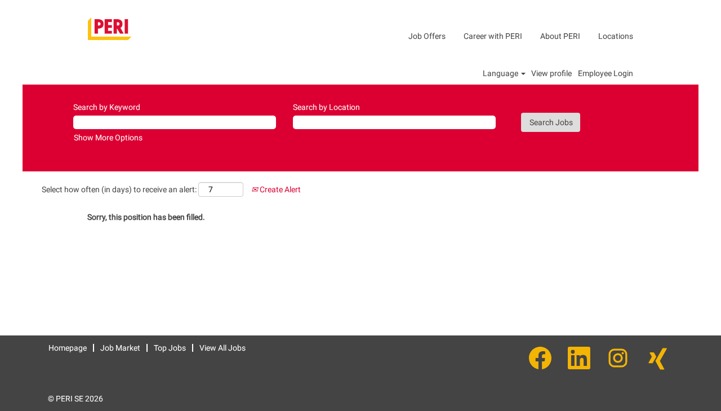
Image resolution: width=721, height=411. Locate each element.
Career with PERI (493, 36)
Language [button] (501, 73)
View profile (551, 73)
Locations (615, 36)
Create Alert (279, 189)
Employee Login (605, 73)
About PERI (560, 36)
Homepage (67, 347)
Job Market (120, 347)
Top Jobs (170, 347)
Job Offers (427, 36)
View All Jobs (222, 347)
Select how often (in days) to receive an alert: (119, 189)
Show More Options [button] (108, 137)
